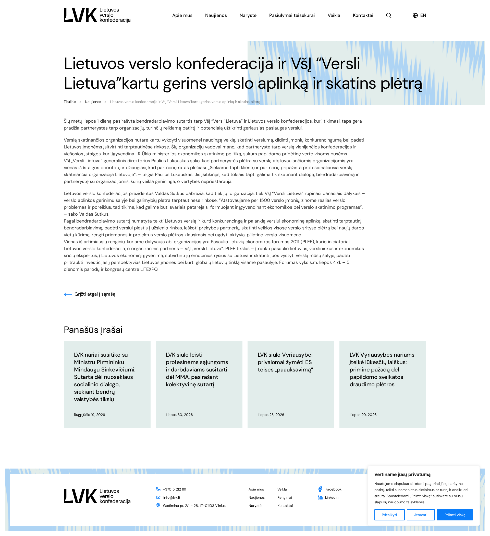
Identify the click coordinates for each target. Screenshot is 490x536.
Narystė (248, 15)
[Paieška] (388, 15)
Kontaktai (363, 15)
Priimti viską (455, 514)
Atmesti (420, 514)
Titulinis (70, 101)
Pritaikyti (389, 514)
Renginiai (284, 497)
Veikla (334, 15)
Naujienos (216, 15)
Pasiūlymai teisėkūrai (292, 15)
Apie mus (182, 15)
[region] (424, 496)
